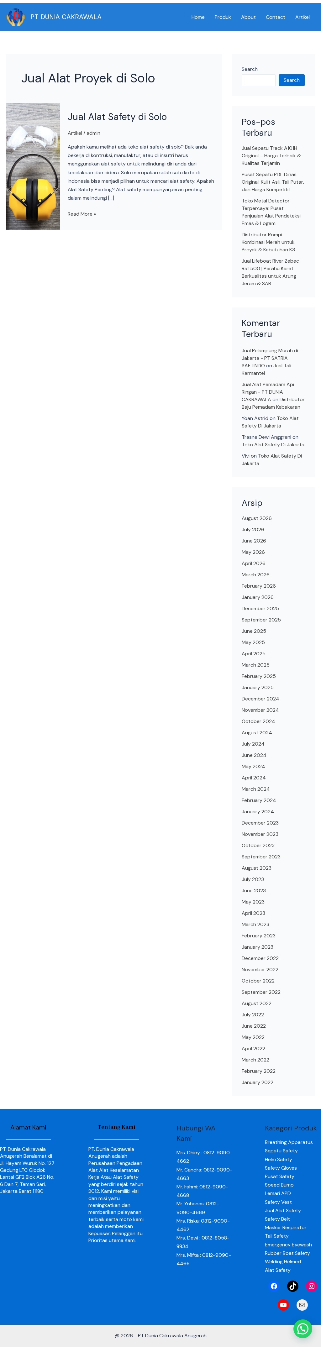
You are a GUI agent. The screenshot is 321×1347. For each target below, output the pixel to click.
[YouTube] (283, 1305)
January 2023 (257, 947)
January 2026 (258, 597)
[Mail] (302, 1305)
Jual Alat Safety (283, 1210)
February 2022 (259, 1071)
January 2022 (257, 1082)
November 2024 (260, 710)
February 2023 (259, 935)
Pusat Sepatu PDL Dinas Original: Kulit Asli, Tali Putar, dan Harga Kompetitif (273, 182)
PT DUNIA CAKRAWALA (66, 17)
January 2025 (258, 687)
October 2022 (258, 980)
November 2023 (260, 834)
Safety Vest (278, 1202)
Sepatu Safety (281, 1150)
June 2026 (254, 540)
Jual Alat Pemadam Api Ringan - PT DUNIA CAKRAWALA (268, 392)
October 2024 (258, 721)
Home (198, 17)
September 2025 (261, 619)
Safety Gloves (281, 1168)
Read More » (82, 213)
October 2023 (258, 845)
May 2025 (253, 642)
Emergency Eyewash (288, 1244)
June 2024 (254, 755)
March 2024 (256, 789)
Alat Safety (278, 1270)
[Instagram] (311, 1286)
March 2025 (256, 665)
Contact (275, 17)
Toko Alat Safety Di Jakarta (273, 444)
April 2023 (253, 913)
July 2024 (253, 744)
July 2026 (253, 529)
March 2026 (256, 574)
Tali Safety (277, 1236)
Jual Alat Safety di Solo (117, 117)
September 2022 (261, 992)
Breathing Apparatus (289, 1142)
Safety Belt (277, 1219)
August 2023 (256, 868)
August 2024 (257, 732)
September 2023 (261, 856)
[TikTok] (292, 1286)
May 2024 (253, 766)
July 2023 (253, 879)
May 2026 (253, 552)
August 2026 (257, 518)
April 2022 (253, 1048)
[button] (302, 1328)
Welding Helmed (283, 1261)
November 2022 (260, 969)
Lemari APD (278, 1193)
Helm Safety (278, 1159)
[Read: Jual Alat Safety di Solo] (33, 166)
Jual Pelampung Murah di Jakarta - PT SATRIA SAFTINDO (270, 358)
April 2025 (254, 653)
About (248, 17)
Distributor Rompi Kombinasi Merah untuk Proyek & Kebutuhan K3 (268, 242)
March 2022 (255, 1059)
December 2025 (260, 608)
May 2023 (253, 902)
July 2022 (253, 1014)
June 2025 (254, 631)
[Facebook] (274, 1286)
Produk (223, 17)
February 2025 (259, 676)
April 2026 (254, 563)
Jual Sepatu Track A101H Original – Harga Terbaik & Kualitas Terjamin (271, 155)
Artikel (302, 17)
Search (250, 69)
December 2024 (260, 698)
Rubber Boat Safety (287, 1253)
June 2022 (254, 1026)
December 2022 (260, 958)
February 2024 (259, 800)
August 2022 (256, 1003)
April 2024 (254, 777)
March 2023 (255, 924)
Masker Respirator (286, 1227)
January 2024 (258, 811)
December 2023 (260, 823)
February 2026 (259, 586)
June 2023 (254, 890)
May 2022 (253, 1037)
